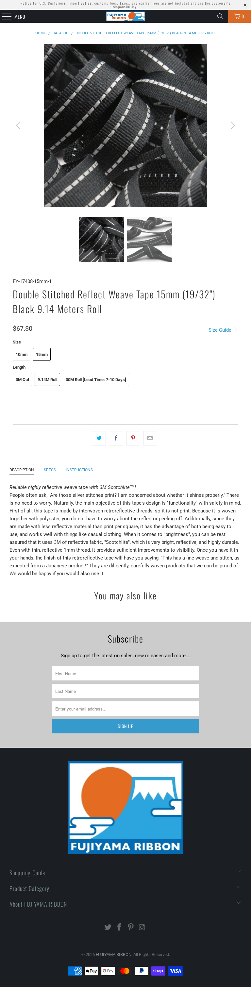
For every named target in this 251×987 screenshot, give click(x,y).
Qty (16, 397)
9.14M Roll (47, 379)
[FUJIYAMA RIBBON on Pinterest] (131, 928)
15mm (42, 354)
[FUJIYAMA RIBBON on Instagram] (142, 928)
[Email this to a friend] (150, 438)
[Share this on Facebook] (116, 438)
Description (21, 470)
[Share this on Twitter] (99, 438)
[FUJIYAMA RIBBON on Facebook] (120, 928)
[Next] (232, 125)
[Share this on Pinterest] (133, 438)
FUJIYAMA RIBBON (113, 954)
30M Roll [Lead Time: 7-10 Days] (96, 379)
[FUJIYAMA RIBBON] (125, 16)
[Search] (220, 16)
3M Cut (22, 379)
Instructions (79, 470)
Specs (50, 470)
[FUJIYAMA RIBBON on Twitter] (108, 928)
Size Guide (221, 330)
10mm (21, 354)
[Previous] (18, 125)
